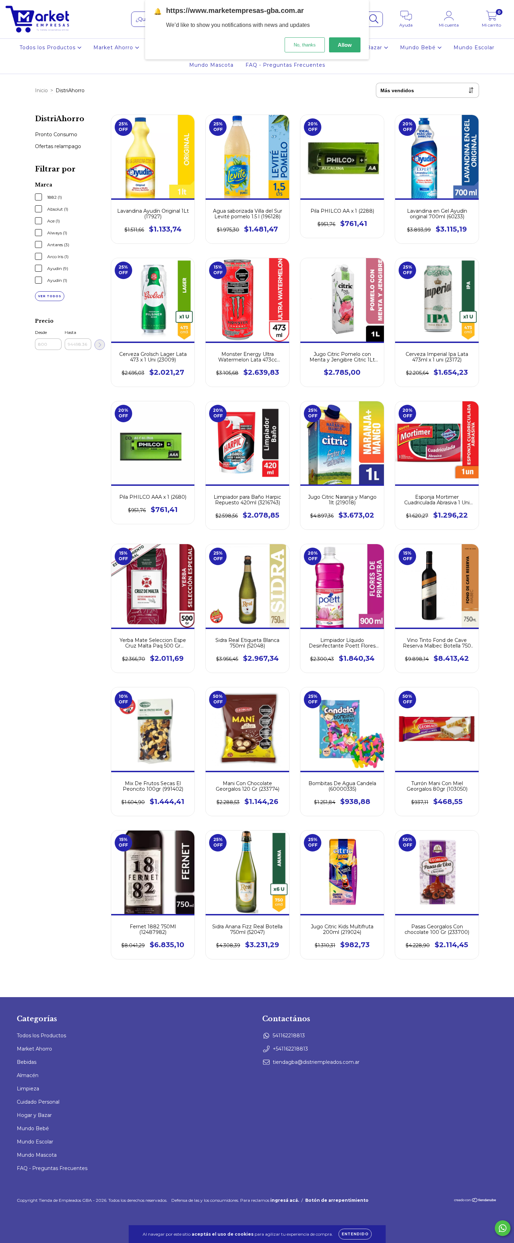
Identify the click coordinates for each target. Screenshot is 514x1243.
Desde (41, 332)
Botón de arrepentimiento (337, 1200)
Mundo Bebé (418, 47)
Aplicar (99, 344)
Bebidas (26, 1062)
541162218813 (289, 1035)
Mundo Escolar (474, 47)
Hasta (70, 332)
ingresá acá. (284, 1200)
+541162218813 (290, 1049)
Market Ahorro (114, 47)
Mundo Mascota (211, 65)
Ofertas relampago (58, 146)
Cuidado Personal (38, 1102)
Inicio (41, 90)
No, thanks (305, 44)
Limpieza (28, 1088)
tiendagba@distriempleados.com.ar (316, 1062)
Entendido (355, 1234)
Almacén (27, 1075)
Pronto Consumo (56, 134)
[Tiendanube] (475, 1200)
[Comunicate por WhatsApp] (503, 1228)
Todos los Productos (48, 47)
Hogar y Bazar (34, 1115)
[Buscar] (374, 19)
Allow (345, 45)
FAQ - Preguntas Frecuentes (285, 65)
